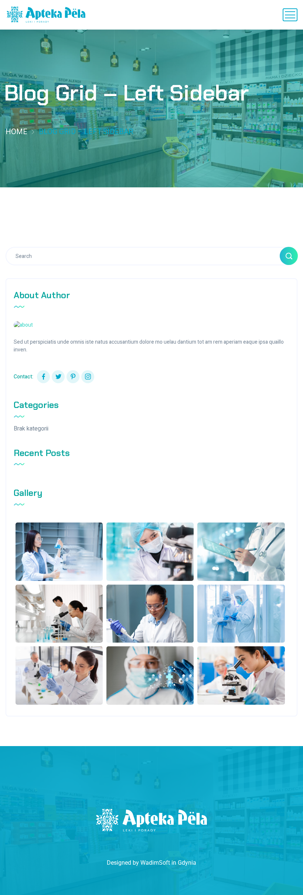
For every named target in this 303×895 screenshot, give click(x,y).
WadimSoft (155, 862)
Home (16, 131)
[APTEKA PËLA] (46, 15)
